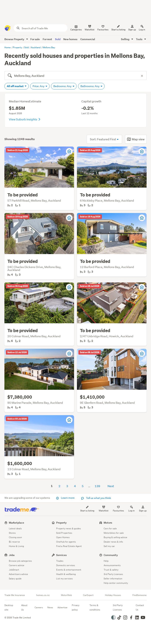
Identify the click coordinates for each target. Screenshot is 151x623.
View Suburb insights (23, 119)
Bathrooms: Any (90, 86)
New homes (70, 39)
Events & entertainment (68, 569)
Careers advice (16, 565)
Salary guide (15, 578)
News (50, 607)
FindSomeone (139, 595)
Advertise (62, 607)
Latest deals (15, 528)
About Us (24, 607)
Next (111, 486)
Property (18, 47)
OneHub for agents (66, 541)
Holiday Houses (113, 595)
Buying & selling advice (115, 537)
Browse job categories (20, 560)
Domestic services (65, 565)
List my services (64, 578)
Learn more (67, 497)
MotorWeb (66, 595)
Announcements (112, 565)
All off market (15, 86)
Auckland (36, 47)
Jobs (12, 555)
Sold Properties (64, 532)
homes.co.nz (43, 595)
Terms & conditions (94, 607)
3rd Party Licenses (113, 574)
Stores (12, 532)
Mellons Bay (49, 47)
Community (111, 555)
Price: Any (39, 86)
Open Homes (63, 537)
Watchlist (103, 510)
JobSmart (14, 569)
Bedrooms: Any (62, 86)
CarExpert (88, 595)
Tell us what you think (98, 498)
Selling (125, 39)
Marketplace (16, 522)
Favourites (118, 510)
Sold (57, 39)
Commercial (87, 39)
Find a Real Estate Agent (69, 546)
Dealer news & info (113, 541)
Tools (139, 39)
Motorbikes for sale (114, 532)
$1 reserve (14, 541)
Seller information (113, 578)
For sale (35, 39)
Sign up (132, 29)
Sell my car (109, 546)
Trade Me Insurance (14, 595)
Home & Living (16, 546)
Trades (59, 560)
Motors (108, 522)
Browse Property (14, 39)
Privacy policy (75, 607)
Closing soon (15, 537)
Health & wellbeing (66, 574)
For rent (47, 39)
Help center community (116, 583)
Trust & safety (111, 569)
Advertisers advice (18, 574)
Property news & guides (68, 528)
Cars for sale (110, 528)
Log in (142, 29)
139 (97, 486)
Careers (39, 607)
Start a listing (87, 510)
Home (7, 47)
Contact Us (140, 607)
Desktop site (8, 607)
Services (61, 555)
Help (106, 560)
